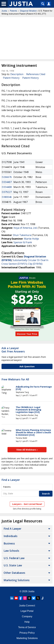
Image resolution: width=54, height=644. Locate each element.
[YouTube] (16, 598)
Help (27, 622)
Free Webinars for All (15, 379)
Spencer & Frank (23, 242)
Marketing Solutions (17, 580)
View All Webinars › (27, 449)
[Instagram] (25, 598)
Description (16, 74)
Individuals (10, 536)
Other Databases (14, 573)
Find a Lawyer (11, 480)
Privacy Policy (27, 632)
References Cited (35, 74)
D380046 (7, 197)
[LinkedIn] (12, 598)
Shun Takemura (22, 235)
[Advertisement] (27, 38)
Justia (4, 11)
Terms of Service (27, 627)
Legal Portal (27, 611)
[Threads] (29, 598)
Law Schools (11, 550)
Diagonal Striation (28, 11)
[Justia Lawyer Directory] (42, 598)
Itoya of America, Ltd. (25, 227)
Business (9, 543)
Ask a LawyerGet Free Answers (13, 349)
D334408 (7, 187)
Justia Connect (27, 605)
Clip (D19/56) (35, 263)
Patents (13, 11)
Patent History (11, 77)
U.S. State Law (13, 565)
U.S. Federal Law (14, 558)
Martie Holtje (31, 238)
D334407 (7, 182)
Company (27, 616)
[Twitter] (38, 598)
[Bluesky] (33, 598)
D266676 (7, 177)
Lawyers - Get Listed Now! (27, 503)
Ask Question (27, 366)
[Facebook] (20, 598)
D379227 (7, 192)
